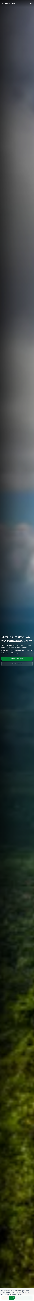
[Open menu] (31, 3)
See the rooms (17, 664)
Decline (5, 1298)
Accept (12, 1298)
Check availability (17, 659)
